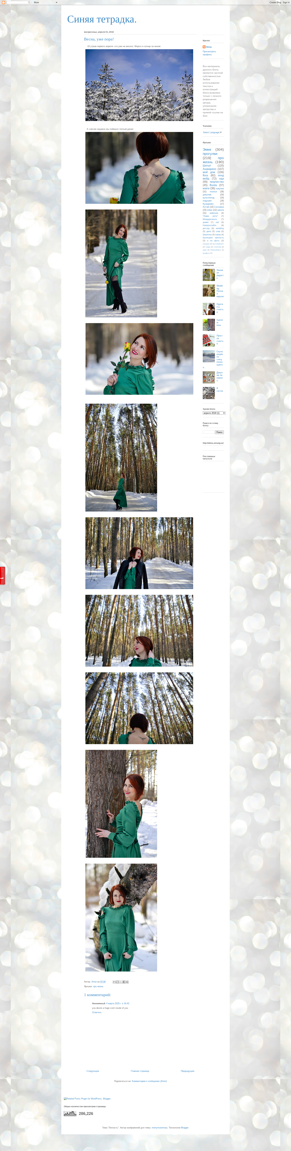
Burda (213, 185)
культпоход (208, 197)
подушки (207, 200)
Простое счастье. (220, 339)
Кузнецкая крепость (213, 237)
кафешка (214, 213)
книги (206, 188)
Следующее (93, 1071)
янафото (206, 253)
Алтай (206, 207)
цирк (204, 250)
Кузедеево (208, 204)
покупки (220, 188)
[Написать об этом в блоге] (117, 982)
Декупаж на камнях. (220, 376)
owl (217, 222)
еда (221, 178)
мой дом (209, 172)
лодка (208, 247)
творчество (217, 181)
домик (205, 222)
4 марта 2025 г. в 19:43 (117, 1003)
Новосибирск (215, 250)
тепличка (217, 247)
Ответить (97, 1012)
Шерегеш (207, 234)
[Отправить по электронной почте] (114, 982)
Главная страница (140, 1071)
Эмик (207, 149)
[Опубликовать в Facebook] (124, 982)
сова (218, 231)
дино (208, 231)
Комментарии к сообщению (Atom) (149, 1081)
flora (205, 175)
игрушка (206, 244)
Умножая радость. (220, 274)
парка (218, 234)
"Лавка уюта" (210, 216)
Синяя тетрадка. (102, 19)
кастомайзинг (218, 244)
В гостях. (220, 391)
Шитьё (207, 165)
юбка (209, 210)
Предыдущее (187, 1071)
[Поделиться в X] (120, 982)
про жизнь (98, 986)
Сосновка (219, 207)
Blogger (184, 1127)
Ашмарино (209, 169)
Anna (209, 47)
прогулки (210, 154)
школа (220, 210)
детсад (206, 228)
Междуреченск (210, 219)
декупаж (207, 194)
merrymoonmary (159, 1127)
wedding (220, 228)
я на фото (213, 241)
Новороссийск (209, 225)
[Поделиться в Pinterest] (127, 982)
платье (213, 191)
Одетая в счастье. (220, 308)
